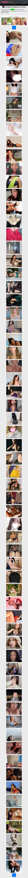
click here (23, 11)
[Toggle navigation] (25, 2)
